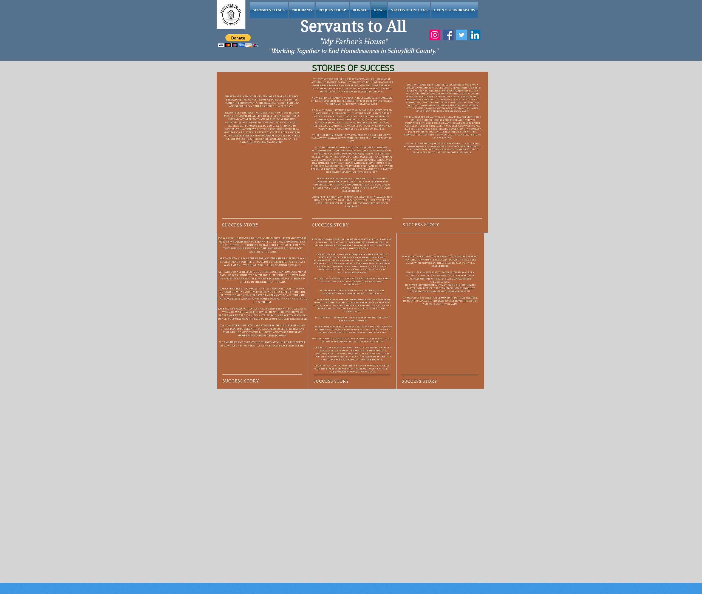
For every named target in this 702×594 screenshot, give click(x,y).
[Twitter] (461, 35)
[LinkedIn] (475, 35)
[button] (238, 40)
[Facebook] (448, 35)
